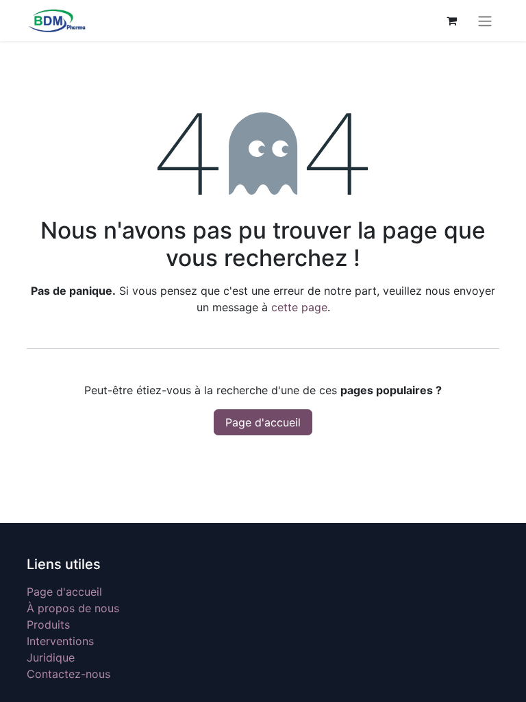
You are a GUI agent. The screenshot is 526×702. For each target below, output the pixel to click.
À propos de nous (73, 608)
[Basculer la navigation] (485, 20)
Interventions (60, 641)
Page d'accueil (263, 422)
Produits (48, 624)
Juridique (51, 657)
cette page (299, 307)
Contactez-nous (68, 674)
